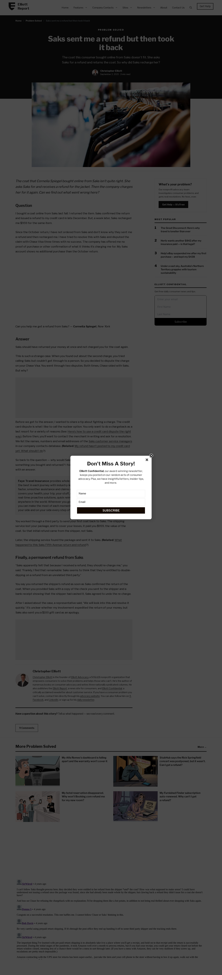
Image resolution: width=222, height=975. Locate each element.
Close (151, 455)
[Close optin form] (148, 460)
